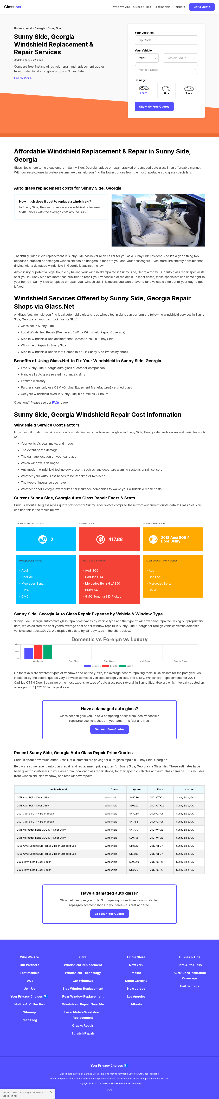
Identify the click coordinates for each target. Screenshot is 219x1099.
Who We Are (121, 7)
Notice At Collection (29, 1004)
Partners (179, 7)
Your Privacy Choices (26, 996)
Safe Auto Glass (190, 965)
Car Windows (83, 980)
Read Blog (29, 1020)
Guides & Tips (142, 7)
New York (136, 965)
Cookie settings (9, 1096)
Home (18, 28)
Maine (136, 973)
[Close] (49, 1091)
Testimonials (162, 7)
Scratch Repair (83, 1033)
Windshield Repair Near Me (83, 1004)
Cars (82, 957)
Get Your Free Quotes (109, 729)
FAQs (56, 402)
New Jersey (136, 988)
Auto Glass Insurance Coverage (189, 975)
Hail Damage (189, 986)
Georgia (40, 28)
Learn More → (24, 78)
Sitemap (29, 1012)
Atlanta (136, 1004)
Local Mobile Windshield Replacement (82, 1014)
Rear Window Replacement (83, 996)
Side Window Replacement (82, 988)
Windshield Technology (83, 973)
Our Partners (29, 965)
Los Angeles (136, 996)
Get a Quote (202, 7)
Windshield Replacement (83, 965)
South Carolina (136, 980)
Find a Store (136, 957)
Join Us (29, 988)
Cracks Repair (83, 1025)
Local (28, 28)
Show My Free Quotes (154, 106)
